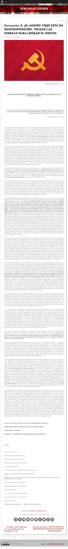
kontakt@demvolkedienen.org (55, 544)
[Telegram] (24, 519)
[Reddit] (28, 519)
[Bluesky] (44, 519)
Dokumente (32, 511)
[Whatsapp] (40, 519)
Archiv (43, 544)
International (41, 511)
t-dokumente (42, 514)
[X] (20, 519)
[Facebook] (32, 519)
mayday (37, 514)
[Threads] (48, 519)
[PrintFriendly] (52, 519)
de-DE (33, 514)
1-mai (27, 514)
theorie (47, 514)
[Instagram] (16, 519)
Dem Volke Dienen (34, 8)
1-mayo (30, 514)
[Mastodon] (36, 519)
